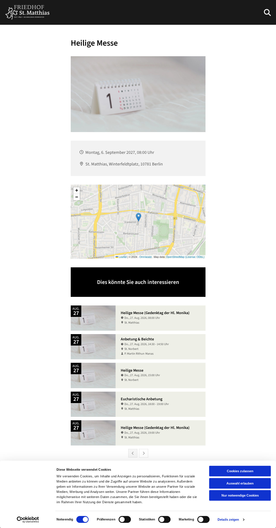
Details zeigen (228, 519)
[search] (267, 12)
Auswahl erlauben (240, 483)
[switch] (125, 519)
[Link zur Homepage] (27, 12)
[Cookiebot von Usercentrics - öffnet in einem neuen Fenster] (28, 519)
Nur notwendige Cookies (240, 495)
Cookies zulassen (240, 471)
